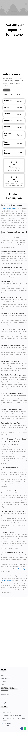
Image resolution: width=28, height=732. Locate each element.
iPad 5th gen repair (7, 580)
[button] (26, 4)
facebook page (22, 569)
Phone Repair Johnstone (9, 208)
